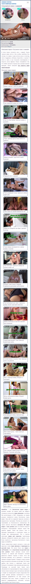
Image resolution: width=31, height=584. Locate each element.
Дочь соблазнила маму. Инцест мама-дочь (14, 397)
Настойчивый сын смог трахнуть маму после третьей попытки (14, 303)
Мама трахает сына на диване (13, 86)
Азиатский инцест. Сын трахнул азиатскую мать (14, 341)
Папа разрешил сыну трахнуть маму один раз (15, 193)
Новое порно (6, 2)
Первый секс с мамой (11, 176)
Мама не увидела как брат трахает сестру (15, 229)
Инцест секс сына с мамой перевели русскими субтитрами (14, 285)
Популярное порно (9, 4)
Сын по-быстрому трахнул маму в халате (15, 121)
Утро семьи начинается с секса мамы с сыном (14, 248)
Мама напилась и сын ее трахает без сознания (14, 322)
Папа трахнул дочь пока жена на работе (14, 139)
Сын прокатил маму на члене (13, 103)
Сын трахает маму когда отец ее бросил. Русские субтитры (14, 451)
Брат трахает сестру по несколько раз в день (15, 505)
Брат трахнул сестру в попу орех (14, 487)
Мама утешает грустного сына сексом (13, 158)
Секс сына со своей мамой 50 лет (15, 211)
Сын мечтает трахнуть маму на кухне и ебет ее (14, 266)
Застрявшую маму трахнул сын (14, 415)
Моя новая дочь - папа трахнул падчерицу (14, 432)
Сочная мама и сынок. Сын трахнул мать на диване (15, 359)
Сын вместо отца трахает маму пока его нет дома (14, 470)
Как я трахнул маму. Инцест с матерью (13, 378)
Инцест (9, 46)
